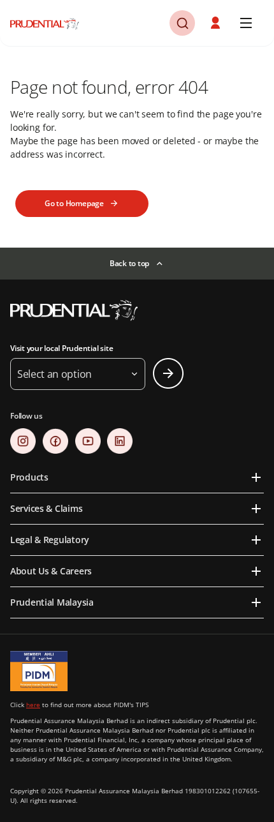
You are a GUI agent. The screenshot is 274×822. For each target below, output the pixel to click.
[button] (182, 23)
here (33, 704)
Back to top (129, 263)
